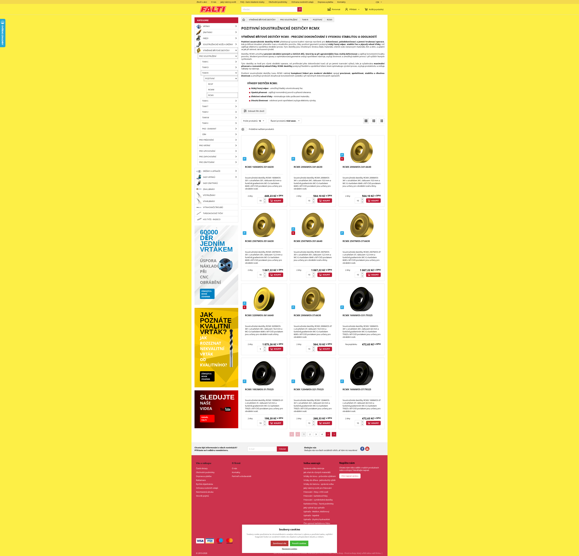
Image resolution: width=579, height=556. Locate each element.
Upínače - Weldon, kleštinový (316, 511)
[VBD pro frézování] (236, 140)
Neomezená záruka (204, 492)
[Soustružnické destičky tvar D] (236, 67)
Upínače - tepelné (311, 515)
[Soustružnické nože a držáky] (236, 44)
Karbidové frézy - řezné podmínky (319, 503)
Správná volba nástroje (314, 468)
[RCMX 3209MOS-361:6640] (264, 299)
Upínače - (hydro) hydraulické (317, 519)
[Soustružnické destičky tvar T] (236, 106)
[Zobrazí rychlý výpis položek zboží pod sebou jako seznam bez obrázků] (381, 121)
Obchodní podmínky (278, 2)
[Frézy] (236, 38)
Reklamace (201, 480)
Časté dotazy (202, 468)
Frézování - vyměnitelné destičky (318, 499)
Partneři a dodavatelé (241, 476)
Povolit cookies (299, 543)
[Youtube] (367, 449)
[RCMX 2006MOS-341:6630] (313, 150)
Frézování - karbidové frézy (316, 495)
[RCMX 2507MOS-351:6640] (313, 225)
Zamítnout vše (279, 543)
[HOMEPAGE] (243, 19)
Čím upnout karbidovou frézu (317, 523)
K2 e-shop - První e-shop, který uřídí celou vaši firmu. (357, 553)
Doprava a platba (325, 2)
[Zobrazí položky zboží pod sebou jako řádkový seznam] (374, 121)
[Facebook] (362, 449)
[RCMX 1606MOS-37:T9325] (362, 373)
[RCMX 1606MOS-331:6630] (264, 150)
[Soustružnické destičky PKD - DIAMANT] (236, 129)
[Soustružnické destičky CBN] (236, 134)
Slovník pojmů (202, 495)
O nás (213, 2)
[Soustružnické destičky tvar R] (236, 73)
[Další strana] (328, 434)
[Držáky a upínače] (236, 171)
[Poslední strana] (334, 434)
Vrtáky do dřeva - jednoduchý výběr (320, 480)
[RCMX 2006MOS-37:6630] (313, 299)
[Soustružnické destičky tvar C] (236, 62)
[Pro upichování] (236, 151)
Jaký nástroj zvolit (228, 2)
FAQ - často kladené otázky (252, 2)
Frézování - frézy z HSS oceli (316, 492)
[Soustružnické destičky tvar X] (236, 123)
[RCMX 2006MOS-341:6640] (362, 150)
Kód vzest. (291, 120)
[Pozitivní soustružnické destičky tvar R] (236, 78)
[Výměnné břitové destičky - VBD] (236, 50)
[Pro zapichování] (236, 156)
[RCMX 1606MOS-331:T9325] (362, 299)
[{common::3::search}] (299, 9)
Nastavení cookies (289, 548)
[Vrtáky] (236, 26)
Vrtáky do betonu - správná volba (319, 484)
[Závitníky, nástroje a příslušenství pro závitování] (236, 32)
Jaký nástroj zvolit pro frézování (318, 488)
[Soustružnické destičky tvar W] (236, 117)
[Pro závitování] (236, 162)
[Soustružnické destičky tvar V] (236, 112)
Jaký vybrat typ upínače (314, 507)
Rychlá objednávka (204, 484)
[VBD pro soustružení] (236, 56)
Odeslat (282, 449)
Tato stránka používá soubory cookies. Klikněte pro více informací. (302, 553)
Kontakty (341, 2)
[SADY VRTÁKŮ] (236, 177)
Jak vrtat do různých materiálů (317, 472)
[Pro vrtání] (236, 145)
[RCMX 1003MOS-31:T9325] (264, 373)
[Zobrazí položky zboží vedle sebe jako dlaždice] (366, 121)
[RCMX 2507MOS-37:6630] (362, 225)
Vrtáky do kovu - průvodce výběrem (320, 476)
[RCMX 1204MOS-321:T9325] (313, 373)
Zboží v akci (202, 2)
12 (259, 120)
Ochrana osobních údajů (302, 2)
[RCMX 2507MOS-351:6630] (264, 225)
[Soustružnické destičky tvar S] (236, 101)
